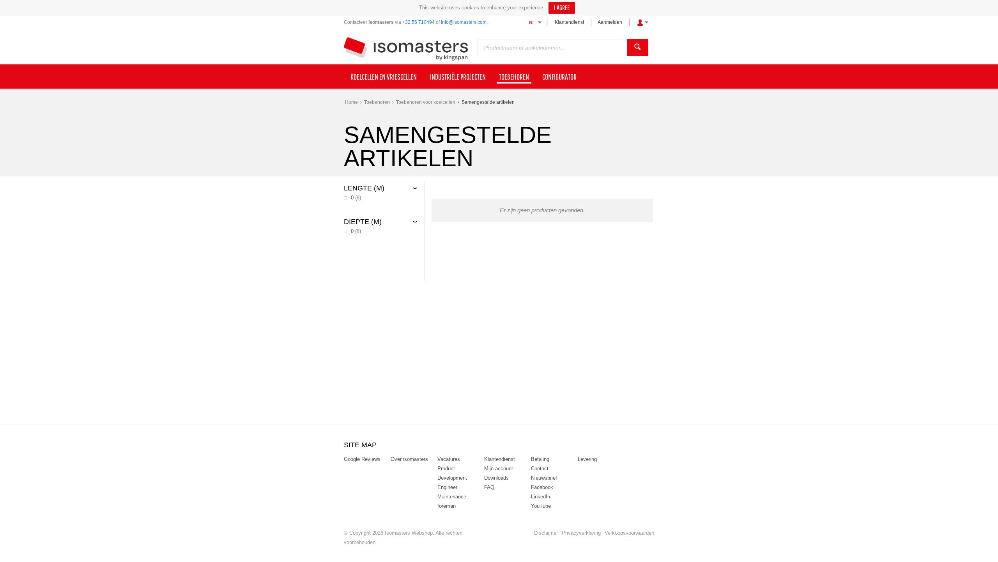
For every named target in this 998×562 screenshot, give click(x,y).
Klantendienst (569, 22)
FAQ (489, 487)
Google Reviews (362, 459)
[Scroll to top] (981, 553)
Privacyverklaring (581, 533)
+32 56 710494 (418, 22)
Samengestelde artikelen (488, 102)
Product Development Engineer (452, 478)
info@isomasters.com (464, 22)
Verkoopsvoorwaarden (629, 533)
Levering (587, 459)
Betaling (540, 459)
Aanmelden (610, 22)
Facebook (542, 487)
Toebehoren (377, 102)
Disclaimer (546, 533)
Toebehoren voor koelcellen (425, 102)
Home (351, 102)
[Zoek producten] (637, 47)
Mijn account (498, 468)
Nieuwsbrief (544, 478)
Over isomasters (409, 459)
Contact (540, 468)
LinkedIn (540, 497)
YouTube (541, 506)
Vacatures (448, 459)
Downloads (496, 478)
